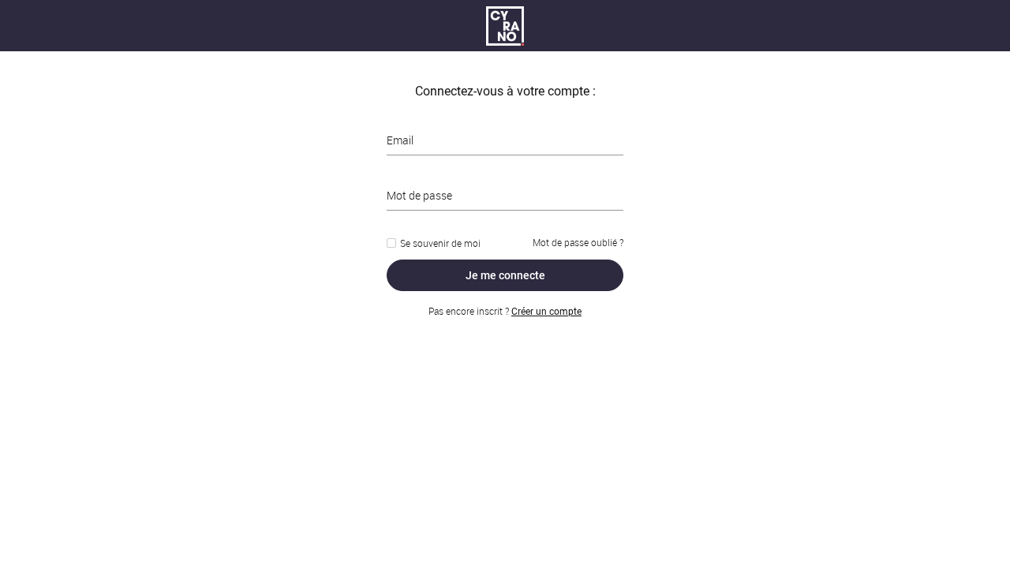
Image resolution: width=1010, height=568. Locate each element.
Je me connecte (505, 275)
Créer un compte (546, 311)
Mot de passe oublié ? (578, 242)
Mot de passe (419, 195)
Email (400, 140)
